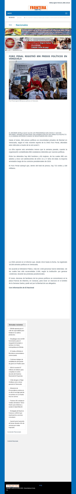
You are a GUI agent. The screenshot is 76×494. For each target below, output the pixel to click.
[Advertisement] (38, 116)
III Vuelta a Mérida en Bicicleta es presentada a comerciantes (16, 353)
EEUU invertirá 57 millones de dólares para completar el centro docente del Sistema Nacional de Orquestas (42, 17)
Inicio (9, 13)
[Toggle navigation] (66, 13)
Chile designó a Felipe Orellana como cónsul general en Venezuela (16, 382)
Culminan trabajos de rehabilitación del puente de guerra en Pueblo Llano (16, 361)
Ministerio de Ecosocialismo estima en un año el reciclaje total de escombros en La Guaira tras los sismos (16, 392)
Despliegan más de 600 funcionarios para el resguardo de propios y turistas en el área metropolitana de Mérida (16, 343)
